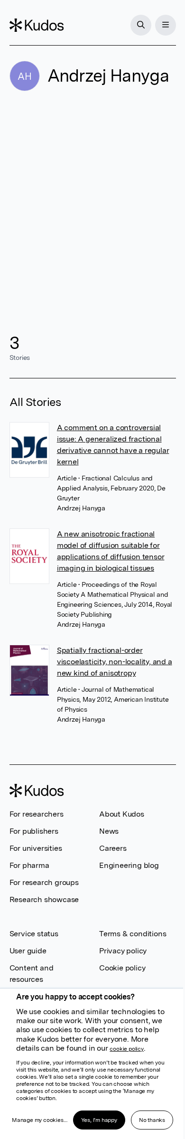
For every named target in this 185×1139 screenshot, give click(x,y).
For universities (35, 848)
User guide (27, 950)
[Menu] (165, 25)
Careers (113, 848)
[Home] (36, 25)
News (109, 831)
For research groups (44, 882)
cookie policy (126, 1048)
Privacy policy (123, 950)
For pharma (29, 865)
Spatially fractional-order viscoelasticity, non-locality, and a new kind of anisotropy (114, 662)
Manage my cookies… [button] (39, 1120)
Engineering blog (129, 865)
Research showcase (44, 899)
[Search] (140, 25)
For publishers (33, 831)
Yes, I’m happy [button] (99, 1120)
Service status (33, 933)
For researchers (36, 814)
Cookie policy (122, 967)
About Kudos (121, 814)
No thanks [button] (152, 1120)
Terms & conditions (132, 933)
